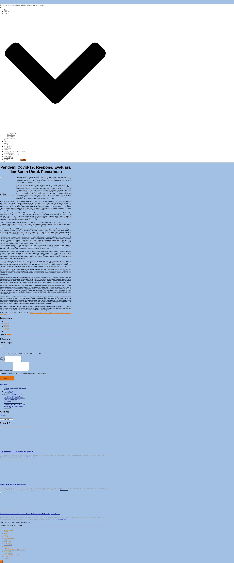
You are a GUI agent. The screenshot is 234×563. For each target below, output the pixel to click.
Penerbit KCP (8, 146)
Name (2, 357)
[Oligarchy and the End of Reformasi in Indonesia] (16, 448)
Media (5, 540)
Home (5, 10)
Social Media (11, 138)
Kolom (6, 144)
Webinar (6, 558)
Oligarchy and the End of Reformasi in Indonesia (17, 452)
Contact (6, 141)
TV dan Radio (11, 133)
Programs (6, 11)
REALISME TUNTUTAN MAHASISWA (12, 392)
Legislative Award (9, 153)
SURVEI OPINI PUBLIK (11, 154)
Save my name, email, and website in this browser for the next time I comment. (25, 373)
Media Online (11, 135)
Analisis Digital (8, 158)
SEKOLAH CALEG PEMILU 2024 (14, 151)
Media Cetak (11, 136)
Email (2, 359)
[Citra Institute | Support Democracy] (22, 5)
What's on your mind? (6, 370)
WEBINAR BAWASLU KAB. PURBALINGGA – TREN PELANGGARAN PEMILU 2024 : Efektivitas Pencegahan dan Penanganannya (14, 398)
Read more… (31, 457)
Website (2, 361)
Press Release (8, 148)
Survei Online (8, 156)
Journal (6, 143)
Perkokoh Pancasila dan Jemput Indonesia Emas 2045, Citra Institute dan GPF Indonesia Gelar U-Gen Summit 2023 (14, 405)
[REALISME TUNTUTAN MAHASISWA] (16, 480)
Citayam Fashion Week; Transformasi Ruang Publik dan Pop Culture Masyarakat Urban (30, 514)
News (5, 140)
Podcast (6, 149)
